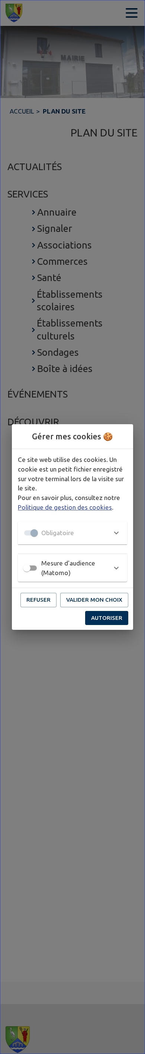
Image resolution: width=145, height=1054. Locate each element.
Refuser (38, 600)
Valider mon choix (94, 600)
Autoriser (106, 618)
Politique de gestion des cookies (65, 507)
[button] (72, 532)
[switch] (27, 568)
